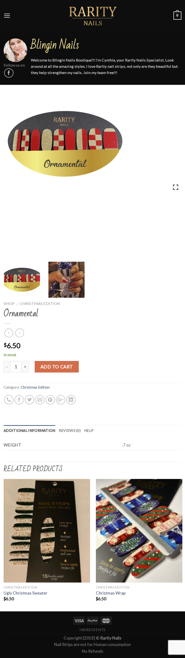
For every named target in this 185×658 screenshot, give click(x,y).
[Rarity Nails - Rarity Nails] (92, 16)
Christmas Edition (40, 303)
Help (88, 430)
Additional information (29, 430)
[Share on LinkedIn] (71, 399)
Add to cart (56, 366)
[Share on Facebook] (19, 399)
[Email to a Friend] (40, 399)
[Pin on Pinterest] (50, 399)
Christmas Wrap (111, 593)
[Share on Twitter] (29, 399)
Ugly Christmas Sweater (25, 593)
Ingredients (92, 630)
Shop (9, 303)
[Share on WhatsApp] (8, 399)
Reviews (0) (70, 430)
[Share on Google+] (60, 399)
